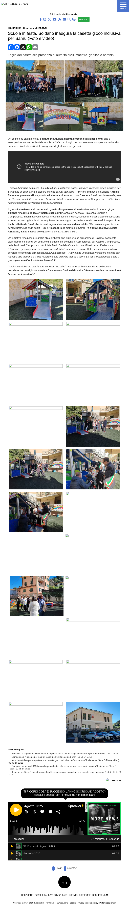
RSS (94, 895)
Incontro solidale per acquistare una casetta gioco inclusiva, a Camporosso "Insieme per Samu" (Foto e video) (65, 760)
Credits (73, 903)
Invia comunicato (57, 895)
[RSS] (59, 19)
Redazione (27, 895)
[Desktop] (74, 19)
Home (58, 868)
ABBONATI (83, 19)
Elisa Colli (116, 781)
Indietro (72, 868)
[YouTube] (54, 19)
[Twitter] (49, 19)
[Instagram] (44, 19)
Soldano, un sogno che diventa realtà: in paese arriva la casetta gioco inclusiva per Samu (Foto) (58, 753)
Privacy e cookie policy (88, 903)
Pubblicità (41, 895)
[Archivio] (69, 19)
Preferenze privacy (107, 903)
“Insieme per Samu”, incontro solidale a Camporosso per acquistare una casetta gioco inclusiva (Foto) (61, 772)
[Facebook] (41, 19)
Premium (103, 895)
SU (64, 883)
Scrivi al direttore (80, 895)
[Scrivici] (64, 19)
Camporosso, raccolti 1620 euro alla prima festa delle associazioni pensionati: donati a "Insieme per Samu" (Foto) (62, 767)
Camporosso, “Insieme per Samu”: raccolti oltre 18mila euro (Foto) (44, 757)
